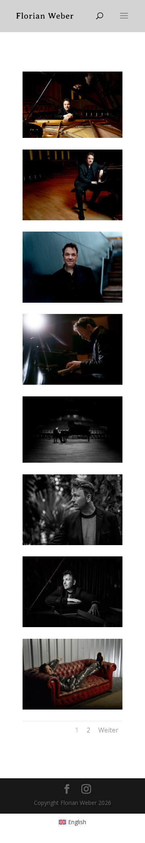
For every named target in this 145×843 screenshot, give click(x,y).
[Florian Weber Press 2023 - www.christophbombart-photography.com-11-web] (72, 218)
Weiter (108, 730)
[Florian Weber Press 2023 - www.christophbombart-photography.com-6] (72, 460)
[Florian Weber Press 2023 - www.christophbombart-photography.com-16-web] (72, 300)
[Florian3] (72, 543)
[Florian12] (72, 625)
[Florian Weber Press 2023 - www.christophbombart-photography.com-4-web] (72, 382)
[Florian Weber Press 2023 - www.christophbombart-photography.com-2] (72, 135)
